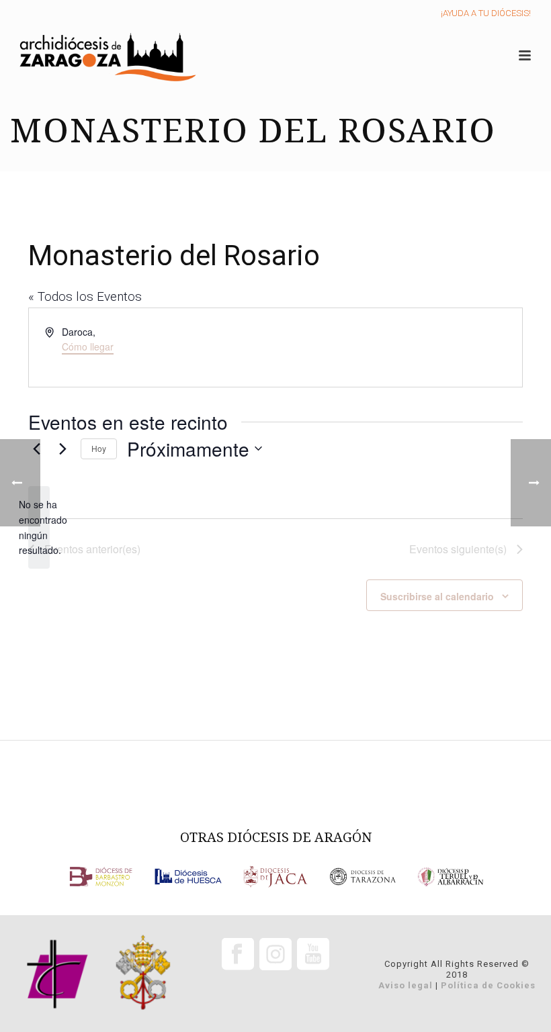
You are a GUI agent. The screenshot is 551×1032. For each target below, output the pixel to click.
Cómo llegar (88, 346)
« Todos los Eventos (85, 296)
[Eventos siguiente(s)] (62, 448)
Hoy (98, 448)
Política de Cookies (488, 985)
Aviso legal (405, 985)
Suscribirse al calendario (437, 596)
